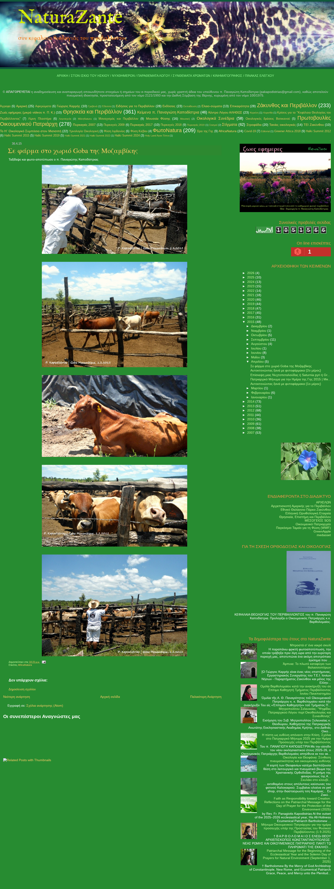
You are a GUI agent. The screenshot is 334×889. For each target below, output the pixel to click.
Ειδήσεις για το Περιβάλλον (135, 106)
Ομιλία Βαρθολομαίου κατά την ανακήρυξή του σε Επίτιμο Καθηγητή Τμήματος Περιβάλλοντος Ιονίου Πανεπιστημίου (295, 689)
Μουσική (185, 118)
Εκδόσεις (168, 106)
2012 (251, 410)
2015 (251, 322)
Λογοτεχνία (65, 118)
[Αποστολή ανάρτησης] (43, 662)
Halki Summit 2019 (47, 135)
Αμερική (21, 106)
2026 (251, 273)
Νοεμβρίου (259, 330)
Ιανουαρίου (259, 397)
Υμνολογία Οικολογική (84, 131)
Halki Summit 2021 (75, 135)
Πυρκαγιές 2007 (84, 124)
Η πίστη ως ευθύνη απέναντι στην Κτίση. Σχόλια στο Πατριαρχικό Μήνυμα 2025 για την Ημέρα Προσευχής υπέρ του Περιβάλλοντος (296, 738)
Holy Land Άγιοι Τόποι (157, 135)
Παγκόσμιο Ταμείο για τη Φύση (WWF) (303, 528)
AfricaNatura (228, 131)
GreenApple (322, 531)
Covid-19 (250, 131)
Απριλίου (258, 361)
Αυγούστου (259, 344)
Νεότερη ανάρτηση (16, 696)
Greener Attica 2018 (287, 131)
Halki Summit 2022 (100, 135)
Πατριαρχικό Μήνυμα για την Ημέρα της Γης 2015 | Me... (290, 379)
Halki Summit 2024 (127, 135)
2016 (251, 317)
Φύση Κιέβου (138, 131)
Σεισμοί (213, 125)
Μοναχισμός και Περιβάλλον (118, 118)
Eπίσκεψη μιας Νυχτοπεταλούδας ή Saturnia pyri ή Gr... (290, 375)
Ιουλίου (256, 348)
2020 (251, 299)
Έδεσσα (106, 106)
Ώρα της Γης (205, 131)
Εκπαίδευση (190, 106)
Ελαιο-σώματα (212, 106)
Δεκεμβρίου (259, 326)
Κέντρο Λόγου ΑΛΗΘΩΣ (225, 112)
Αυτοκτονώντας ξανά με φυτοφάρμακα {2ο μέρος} (285, 370)
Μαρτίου (257, 388)
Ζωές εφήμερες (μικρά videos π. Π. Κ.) (27, 112)
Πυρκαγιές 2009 (114, 124)
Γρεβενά (92, 106)
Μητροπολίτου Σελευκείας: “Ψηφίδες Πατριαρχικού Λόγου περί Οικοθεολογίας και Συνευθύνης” (299, 712)
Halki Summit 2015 (16, 135)
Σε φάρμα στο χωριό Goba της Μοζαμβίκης (73, 150)
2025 (251, 277)
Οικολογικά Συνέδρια (215, 118)
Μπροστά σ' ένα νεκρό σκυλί (310, 645)
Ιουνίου (256, 352)
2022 (251, 290)
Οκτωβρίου (259, 335)
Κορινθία (268, 112)
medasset (324, 535)
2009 (251, 424)
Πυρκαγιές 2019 (195, 125)
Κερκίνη (254, 112)
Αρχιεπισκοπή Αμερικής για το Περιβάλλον (301, 506)
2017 (251, 312)
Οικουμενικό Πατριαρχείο (313, 524)
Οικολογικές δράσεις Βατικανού (268, 118)
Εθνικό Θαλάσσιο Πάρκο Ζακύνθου (306, 509)
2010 (251, 419)
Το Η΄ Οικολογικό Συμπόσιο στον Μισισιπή (30, 131)
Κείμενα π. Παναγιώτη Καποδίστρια (168, 112)
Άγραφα (5, 106)
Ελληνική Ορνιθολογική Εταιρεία (308, 513)
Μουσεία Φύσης (158, 118)
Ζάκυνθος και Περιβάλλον (287, 105)
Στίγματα (229, 124)
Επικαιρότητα (239, 106)
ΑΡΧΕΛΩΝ (323, 502)
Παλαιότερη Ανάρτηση (206, 696)
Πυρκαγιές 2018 (171, 124)
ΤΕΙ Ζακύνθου (314, 124)
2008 (251, 428)
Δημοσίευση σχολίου (22, 689)
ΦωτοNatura (167, 130)
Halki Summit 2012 (318, 131)
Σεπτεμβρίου (260, 339)
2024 (251, 282)
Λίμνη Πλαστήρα (39, 118)
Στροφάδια (254, 124)
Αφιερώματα (43, 106)
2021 (251, 295)
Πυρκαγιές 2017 (141, 124)
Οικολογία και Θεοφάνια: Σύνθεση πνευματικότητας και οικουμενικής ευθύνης (300, 759)
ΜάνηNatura (85, 118)
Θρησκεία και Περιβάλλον (92, 112)
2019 (251, 304)
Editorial (265, 131)
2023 (251, 286)
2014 (251, 401)
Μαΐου (256, 357)
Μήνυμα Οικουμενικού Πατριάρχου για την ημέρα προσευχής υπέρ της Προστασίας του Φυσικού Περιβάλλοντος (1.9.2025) (296, 828)
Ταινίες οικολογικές (282, 124)
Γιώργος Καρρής (68, 106)
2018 (251, 308)
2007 (251, 432)
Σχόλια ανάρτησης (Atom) (44, 705)
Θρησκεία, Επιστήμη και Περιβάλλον (305, 517)
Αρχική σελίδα (110, 696)
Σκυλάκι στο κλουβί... (316, 780)
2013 (251, 406)
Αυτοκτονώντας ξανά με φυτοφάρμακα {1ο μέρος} (285, 384)
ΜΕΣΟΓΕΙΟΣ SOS (318, 520)
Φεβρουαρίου (261, 392)
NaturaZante (70, 18)
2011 (251, 415)
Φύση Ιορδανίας (114, 131)
